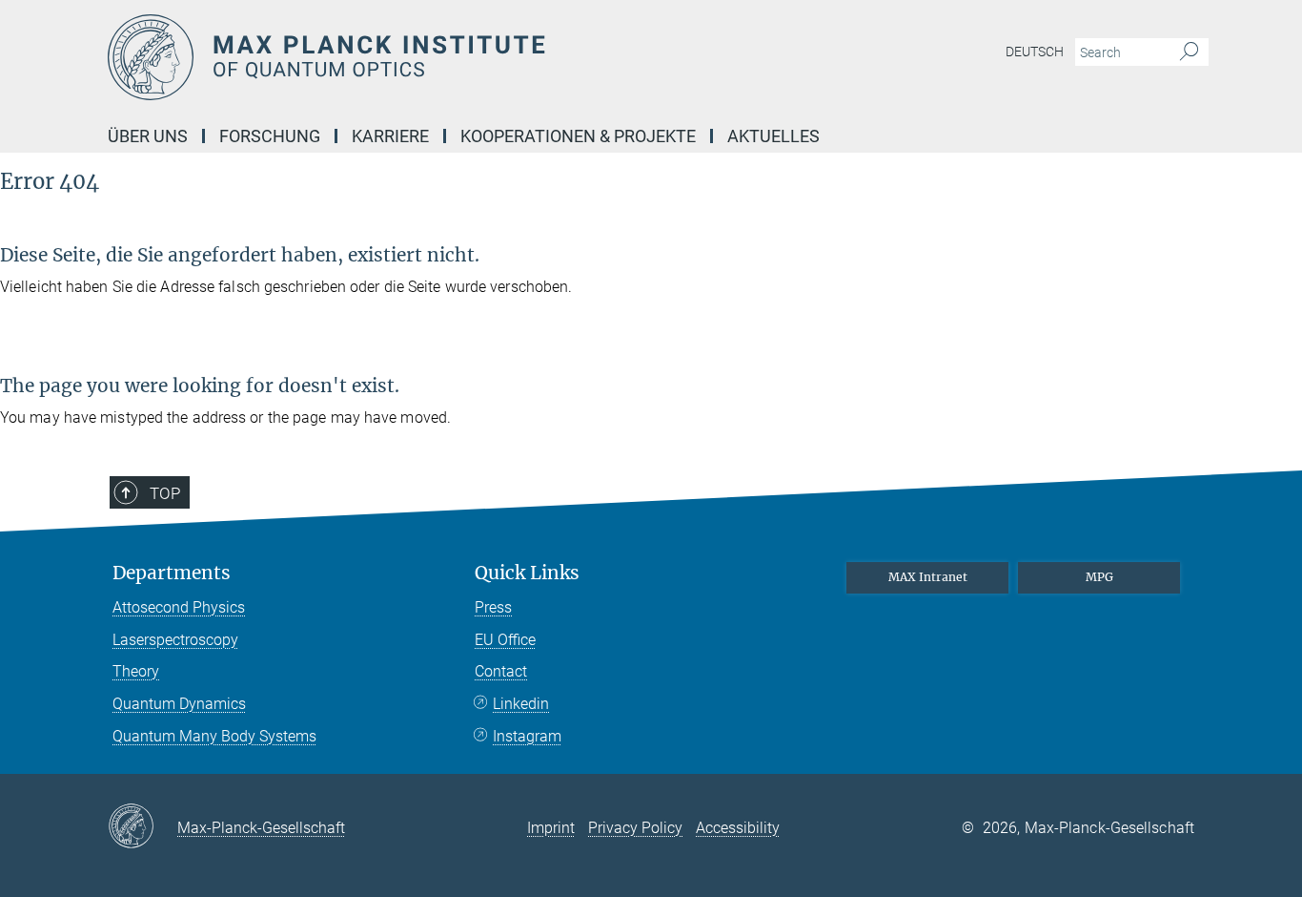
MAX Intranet (927, 577)
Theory (135, 671)
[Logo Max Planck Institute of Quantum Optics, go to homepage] (465, 57)
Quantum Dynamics (179, 704)
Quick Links (527, 573)
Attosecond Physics (178, 607)
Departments (171, 573)
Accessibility (738, 828)
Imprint (551, 828)
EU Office (505, 640)
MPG (1099, 577)
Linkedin (521, 704)
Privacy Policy (635, 828)
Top (165, 493)
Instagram (527, 736)
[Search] (1189, 52)
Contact (501, 671)
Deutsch (1035, 51)
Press (493, 607)
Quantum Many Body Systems (214, 736)
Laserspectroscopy (175, 640)
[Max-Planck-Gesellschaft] (142, 827)
